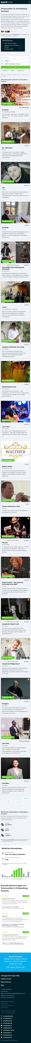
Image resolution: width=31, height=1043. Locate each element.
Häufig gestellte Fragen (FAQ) (10, 975)
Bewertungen (20, 70)
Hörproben (5, 70)
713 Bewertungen (16, 34)
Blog (2, 985)
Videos (12, 70)
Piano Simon (16, 906)
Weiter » (26, 798)
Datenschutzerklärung (8, 997)
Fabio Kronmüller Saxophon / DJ (16, 943)
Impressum (4, 991)
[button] (15, 57)
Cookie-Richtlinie (6, 989)
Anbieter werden (6, 979)
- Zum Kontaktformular (8, 1013)
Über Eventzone (6, 982)
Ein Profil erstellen (15, 967)
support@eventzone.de (8, 1010)
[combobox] (17, 64)
